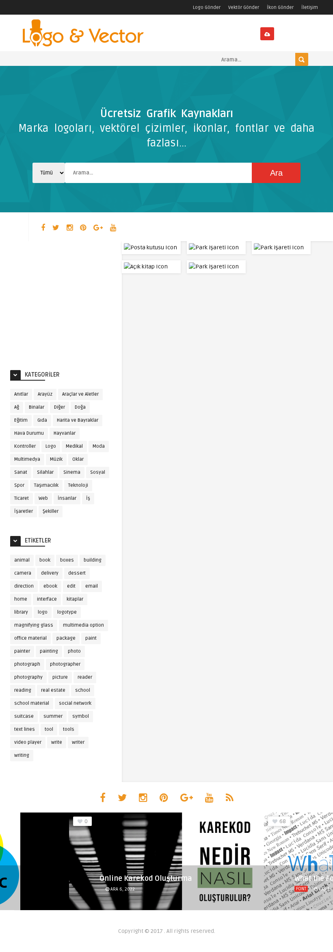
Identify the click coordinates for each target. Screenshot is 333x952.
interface (47, 599)
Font (301, 888)
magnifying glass (33, 625)
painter (22, 651)
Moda (99, 446)
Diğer (59, 407)
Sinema (71, 472)
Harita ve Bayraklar (77, 420)
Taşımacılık (46, 485)
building (93, 560)
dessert (77, 573)
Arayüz (45, 394)
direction (24, 586)
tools (68, 729)
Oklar (78, 459)
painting (49, 651)
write (56, 742)
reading (22, 690)
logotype (67, 612)
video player (27, 742)
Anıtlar (21, 394)
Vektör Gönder (243, 7)
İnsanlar (67, 498)
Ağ (16, 407)
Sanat (20, 472)
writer (78, 742)
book (44, 560)
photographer (65, 664)
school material (31, 703)
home (20, 599)
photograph (27, 664)
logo (43, 612)
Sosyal (97, 472)
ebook (50, 586)
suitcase (24, 716)
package (66, 638)
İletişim (309, 7)
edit (71, 586)
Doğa (80, 407)
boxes (67, 560)
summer (53, 716)
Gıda (42, 420)
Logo (50, 446)
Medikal (74, 446)
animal (22, 560)
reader (85, 677)
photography (28, 677)
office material (30, 638)
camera (22, 573)
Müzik (56, 459)
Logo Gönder (207, 7)
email (91, 586)
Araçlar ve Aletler (80, 394)
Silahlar (45, 472)
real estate (53, 690)
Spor (19, 485)
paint (91, 638)
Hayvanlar (65, 433)
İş (88, 498)
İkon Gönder (280, 7)
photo (74, 651)
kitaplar (75, 599)
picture (60, 677)
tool (49, 729)
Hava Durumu (29, 433)
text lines (24, 729)
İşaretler (23, 511)
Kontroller (25, 446)
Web (43, 498)
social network (75, 703)
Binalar (36, 407)
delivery (49, 573)
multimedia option (83, 625)
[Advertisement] (71, 302)
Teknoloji (78, 485)
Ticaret (21, 498)
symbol (80, 716)
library (21, 612)
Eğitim (21, 420)
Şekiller (50, 511)
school (82, 690)
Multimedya (27, 459)
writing (21, 755)
